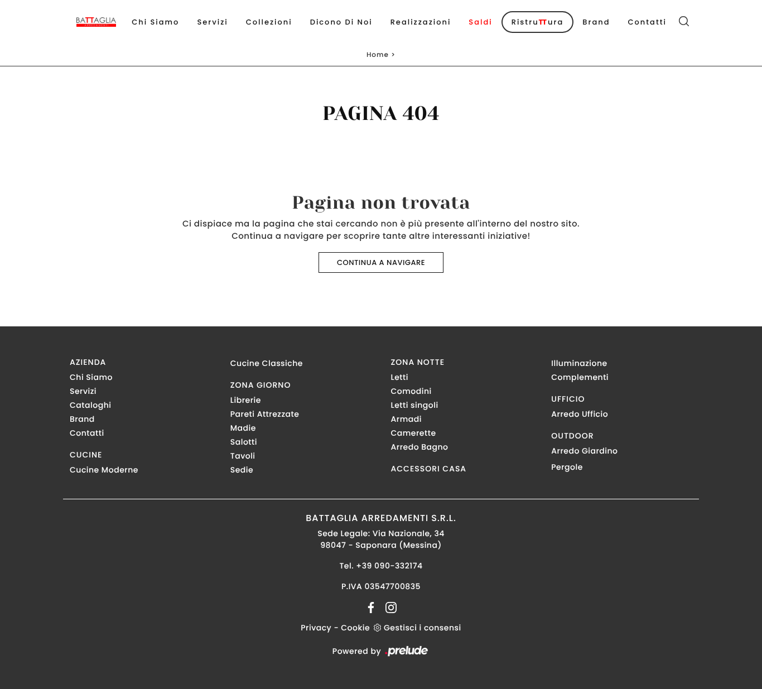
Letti (399, 377)
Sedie (241, 469)
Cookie (355, 627)
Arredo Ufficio (579, 414)
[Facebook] (372, 607)
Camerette (413, 433)
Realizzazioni (420, 22)
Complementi (580, 377)
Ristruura (537, 22)
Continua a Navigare (381, 262)
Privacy (316, 627)
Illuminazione (579, 363)
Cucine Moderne (104, 469)
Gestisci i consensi (422, 627)
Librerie (245, 400)
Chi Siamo (155, 22)
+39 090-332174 (389, 565)
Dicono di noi (341, 22)
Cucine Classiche (266, 363)
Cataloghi (90, 405)
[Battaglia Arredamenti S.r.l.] (96, 22)
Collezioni (269, 22)
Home (377, 55)
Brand (596, 22)
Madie (243, 427)
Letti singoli (414, 405)
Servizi (212, 22)
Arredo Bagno (419, 446)
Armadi (406, 419)
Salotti (243, 441)
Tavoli (242, 455)
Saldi (480, 22)
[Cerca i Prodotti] (684, 23)
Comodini (411, 391)
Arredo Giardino (584, 450)
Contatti (647, 22)
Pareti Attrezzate (265, 414)
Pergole (567, 467)
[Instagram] (388, 607)
